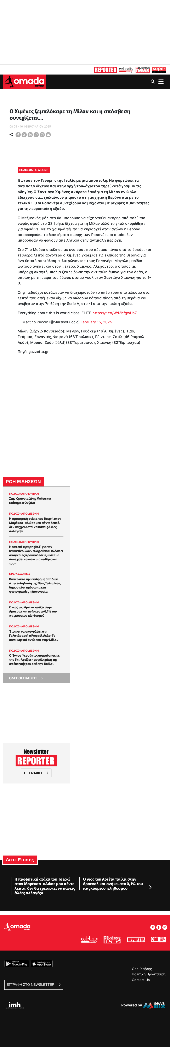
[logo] (24, 81)
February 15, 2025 (96, 322)
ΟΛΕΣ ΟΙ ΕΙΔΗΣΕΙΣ (23, 677)
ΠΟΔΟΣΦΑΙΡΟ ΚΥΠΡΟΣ (24, 493)
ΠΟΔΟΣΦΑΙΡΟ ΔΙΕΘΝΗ (34, 170)
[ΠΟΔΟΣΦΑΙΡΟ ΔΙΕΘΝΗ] (10, 105)
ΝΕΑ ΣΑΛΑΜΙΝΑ (19, 574)
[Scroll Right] (150, 887)
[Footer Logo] (17, 926)
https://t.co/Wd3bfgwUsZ (114, 313)
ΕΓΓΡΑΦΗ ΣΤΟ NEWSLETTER (31, 985)
